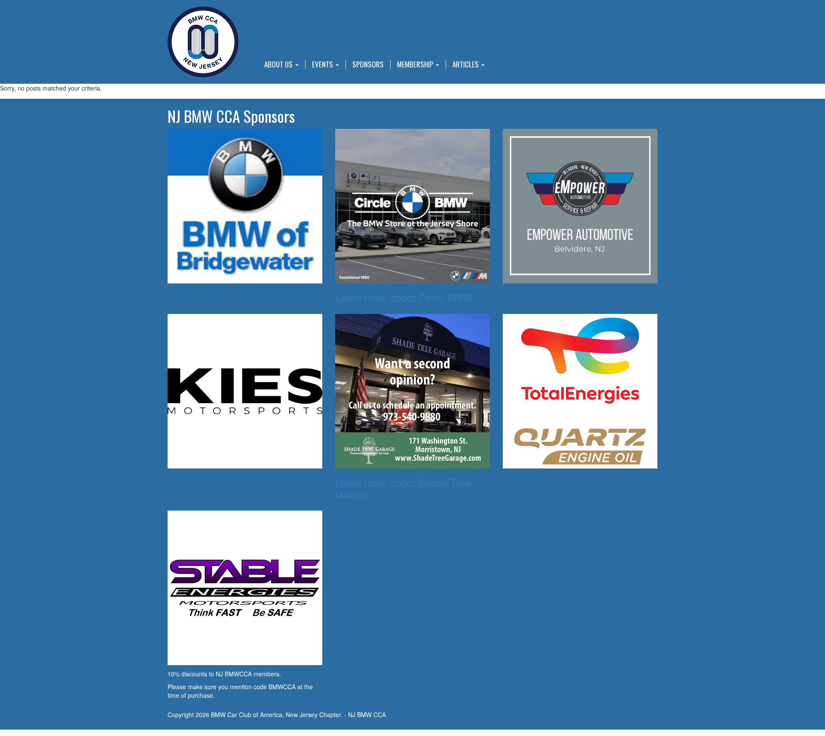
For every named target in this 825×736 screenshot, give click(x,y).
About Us (279, 64)
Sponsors (368, 64)
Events (323, 64)
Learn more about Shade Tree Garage (403, 488)
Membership (416, 64)
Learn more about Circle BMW (404, 297)
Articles (466, 64)
